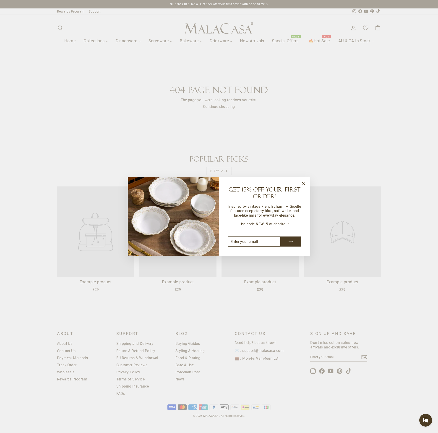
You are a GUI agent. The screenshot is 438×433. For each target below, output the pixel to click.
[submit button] (291, 242)
